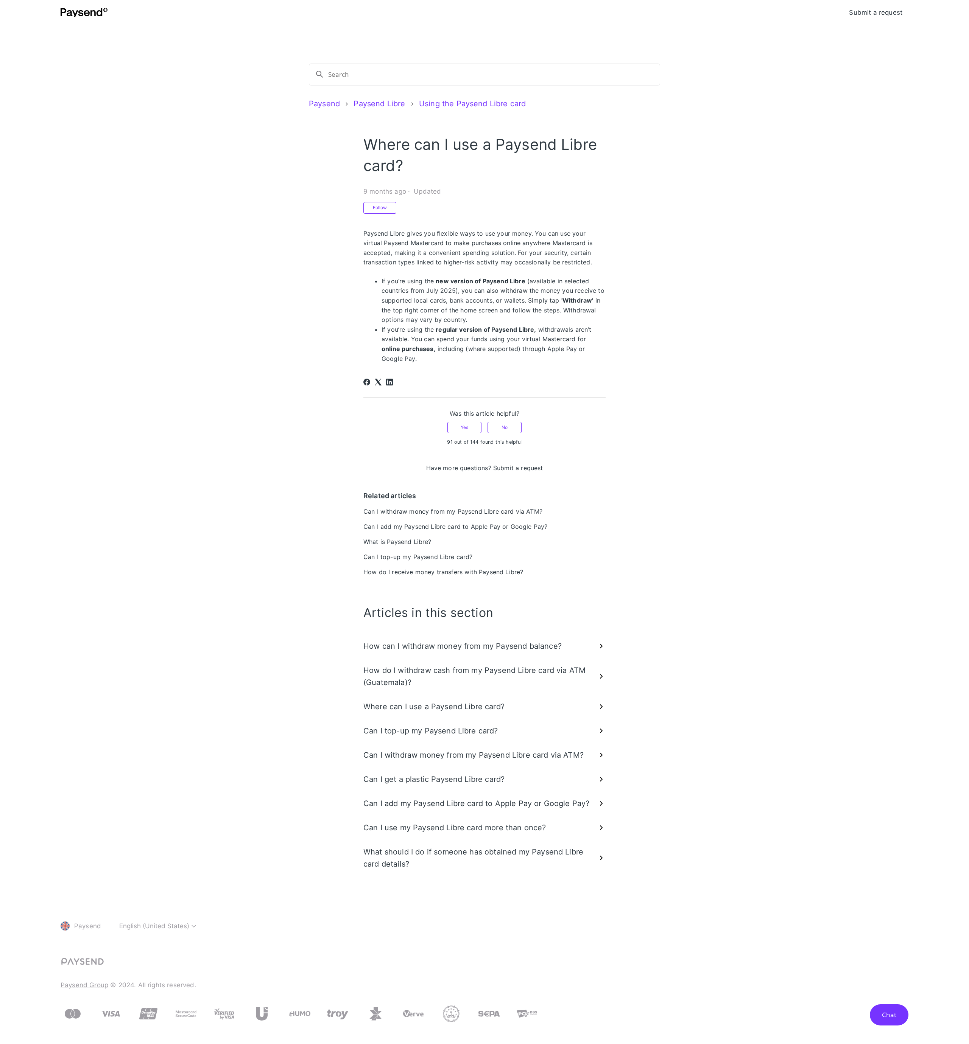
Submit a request (875, 12)
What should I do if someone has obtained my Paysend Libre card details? (473, 857)
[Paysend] (84, 13)
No (505, 427)
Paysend (324, 103)
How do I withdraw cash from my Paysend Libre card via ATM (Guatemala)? (474, 676)
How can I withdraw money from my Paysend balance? (462, 646)
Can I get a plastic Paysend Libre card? (434, 779)
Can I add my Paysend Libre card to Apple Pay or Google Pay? (455, 526)
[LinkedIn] (389, 382)
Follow (380, 207)
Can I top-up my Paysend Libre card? (418, 557)
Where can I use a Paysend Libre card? (434, 706)
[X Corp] (378, 382)
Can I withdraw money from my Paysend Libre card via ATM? (452, 511)
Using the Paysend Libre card (472, 103)
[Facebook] (366, 382)
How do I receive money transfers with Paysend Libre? (443, 572)
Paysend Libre (379, 103)
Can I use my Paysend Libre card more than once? (454, 827)
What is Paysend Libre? (397, 541)
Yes (464, 427)
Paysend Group (84, 985)
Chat (889, 1014)
